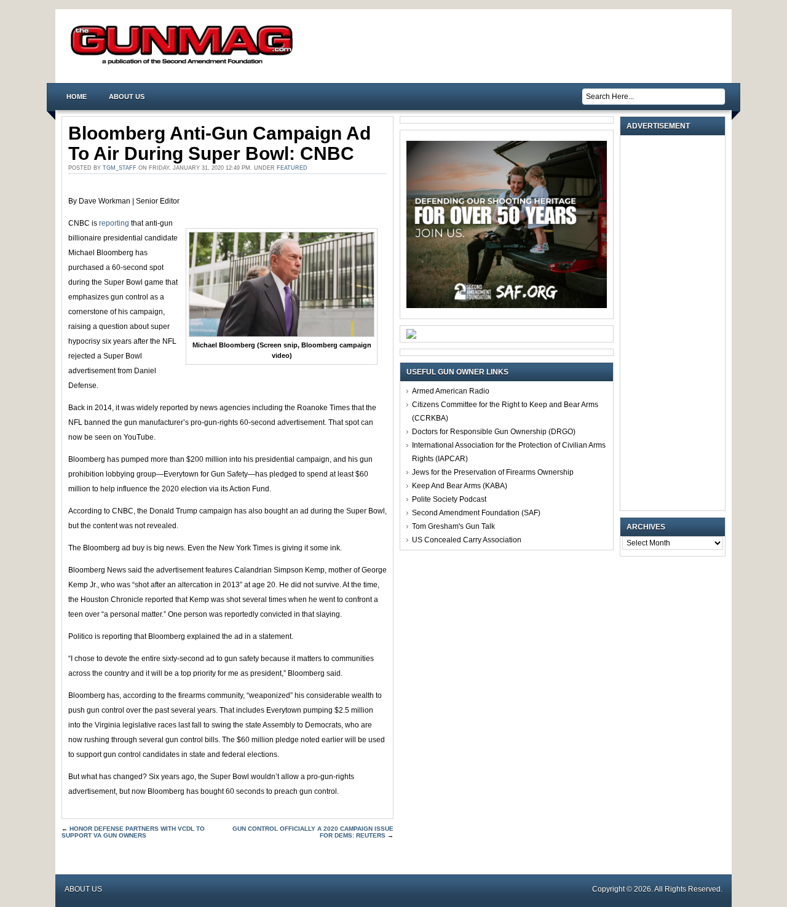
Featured (292, 168)
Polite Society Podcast (449, 499)
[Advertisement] (676, 322)
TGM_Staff (119, 168)
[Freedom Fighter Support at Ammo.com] (411, 336)
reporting (113, 223)
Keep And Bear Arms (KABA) (459, 485)
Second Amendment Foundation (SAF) (476, 513)
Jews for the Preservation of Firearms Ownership (493, 472)
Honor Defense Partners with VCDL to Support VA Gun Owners (133, 832)
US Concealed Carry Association (466, 540)
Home (76, 96)
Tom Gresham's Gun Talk (453, 526)
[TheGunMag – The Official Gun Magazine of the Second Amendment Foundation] (184, 63)
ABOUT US (126, 96)
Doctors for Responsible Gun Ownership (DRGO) (493, 431)
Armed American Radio (450, 391)
